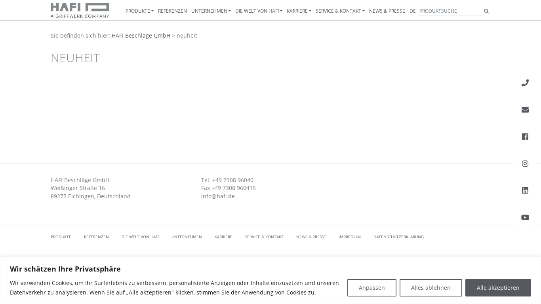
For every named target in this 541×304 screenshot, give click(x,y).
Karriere (297, 11)
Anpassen (372, 287)
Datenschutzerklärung (398, 236)
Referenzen (172, 11)
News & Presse (387, 11)
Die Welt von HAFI (257, 11)
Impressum (350, 236)
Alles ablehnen (431, 287)
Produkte (138, 11)
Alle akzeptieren (498, 287)
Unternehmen (209, 11)
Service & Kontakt (338, 11)
